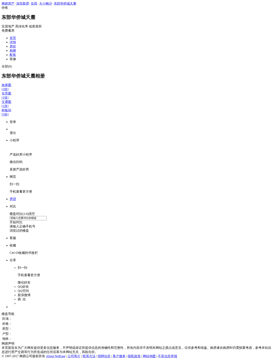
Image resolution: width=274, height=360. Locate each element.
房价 (13, 46)
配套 (13, 54)
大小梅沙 (45, 3)
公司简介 (74, 356)
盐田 (34, 3)
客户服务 (119, 356)
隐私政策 (134, 356)
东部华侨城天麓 (65, 3)
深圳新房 (22, 3)
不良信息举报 (167, 356)
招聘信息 (104, 356)
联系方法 (89, 356)
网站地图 (149, 356)
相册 (13, 50)
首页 (13, 38)
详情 (13, 42)
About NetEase (55, 356)
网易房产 (8, 3)
